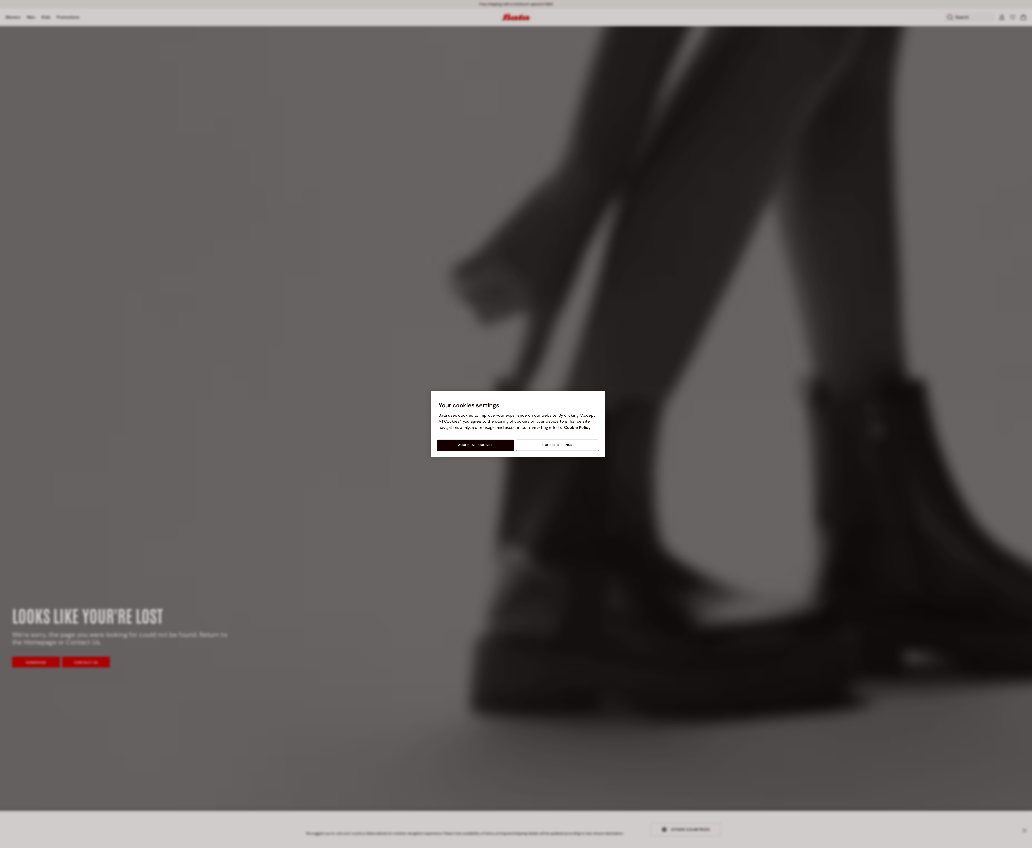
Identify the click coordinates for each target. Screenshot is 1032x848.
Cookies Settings (557, 445)
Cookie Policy (577, 427)
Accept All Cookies (475, 445)
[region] (518, 424)
